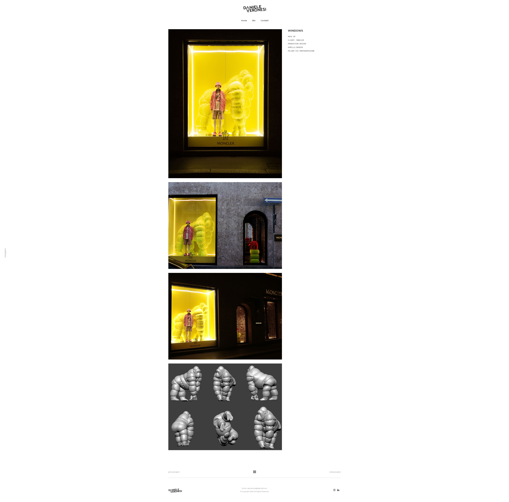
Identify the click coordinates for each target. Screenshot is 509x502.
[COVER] (225, 103)
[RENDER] (225, 406)
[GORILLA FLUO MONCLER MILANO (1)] (225, 225)
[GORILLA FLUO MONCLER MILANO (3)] (225, 316)
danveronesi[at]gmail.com (257, 488)
